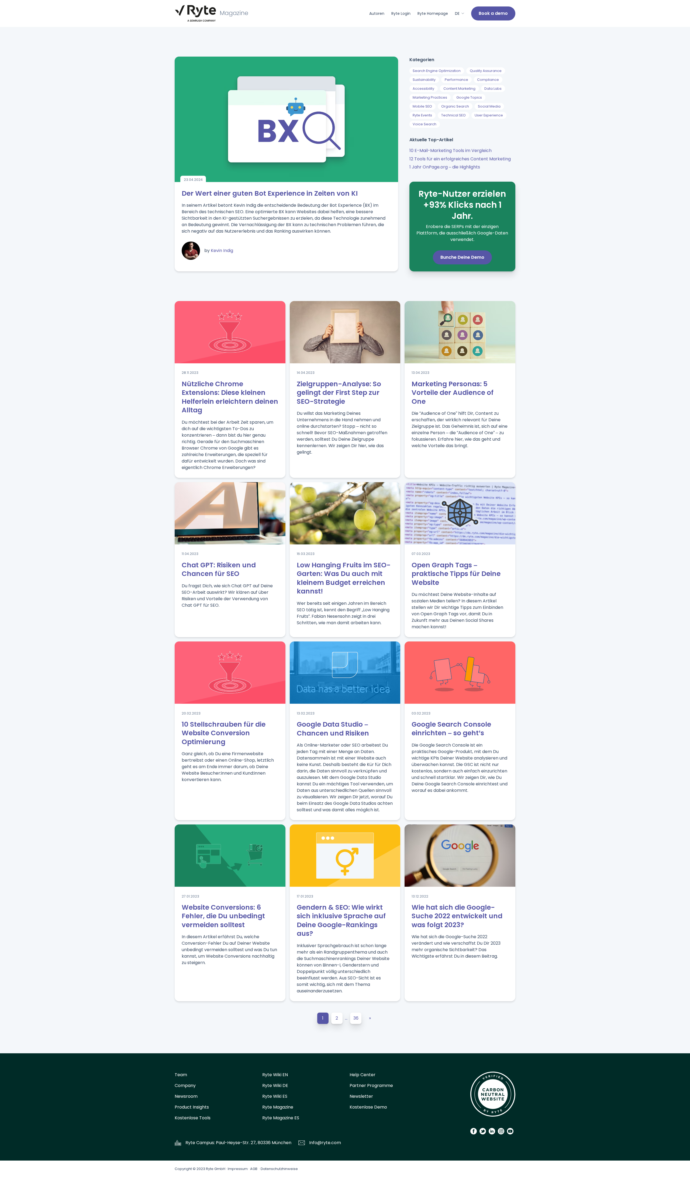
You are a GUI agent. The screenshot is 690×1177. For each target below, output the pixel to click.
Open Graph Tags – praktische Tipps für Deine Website (456, 573)
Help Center (362, 1075)
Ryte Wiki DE (275, 1085)
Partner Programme (371, 1085)
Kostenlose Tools (193, 1118)
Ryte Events (422, 115)
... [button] (346, 1018)
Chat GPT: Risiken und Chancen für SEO (219, 569)
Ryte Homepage (433, 13)
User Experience (489, 115)
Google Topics (469, 97)
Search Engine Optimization (437, 70)
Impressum (238, 1168)
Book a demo (493, 13)
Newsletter (361, 1096)
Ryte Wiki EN (275, 1075)
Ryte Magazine (277, 1107)
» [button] (370, 1018)
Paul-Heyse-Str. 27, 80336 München (253, 1143)
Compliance (488, 79)
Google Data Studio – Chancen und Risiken (333, 729)
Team (181, 1075)
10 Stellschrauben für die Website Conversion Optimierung (223, 733)
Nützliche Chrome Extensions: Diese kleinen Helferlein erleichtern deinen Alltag (230, 397)
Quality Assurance (486, 70)
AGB (253, 1168)
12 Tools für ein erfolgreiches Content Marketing (460, 159)
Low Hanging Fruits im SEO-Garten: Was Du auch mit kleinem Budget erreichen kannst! (344, 578)
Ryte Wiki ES (274, 1096)
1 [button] (322, 1018)
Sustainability (424, 79)
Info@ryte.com (325, 1143)
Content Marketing (459, 88)
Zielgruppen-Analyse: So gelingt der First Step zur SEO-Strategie (339, 392)
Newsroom (186, 1096)
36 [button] (355, 1018)
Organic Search (455, 106)
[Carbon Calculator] (492, 1096)
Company (185, 1085)
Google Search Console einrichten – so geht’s (451, 729)
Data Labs (493, 88)
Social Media (489, 106)
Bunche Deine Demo (462, 257)
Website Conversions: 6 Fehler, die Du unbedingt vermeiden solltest (223, 916)
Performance (456, 79)
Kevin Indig (222, 250)
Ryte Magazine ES (280, 1118)
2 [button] (337, 1018)
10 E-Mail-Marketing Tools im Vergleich (450, 150)
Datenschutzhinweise (279, 1168)
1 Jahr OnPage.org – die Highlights (444, 167)
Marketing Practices (430, 97)
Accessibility (423, 88)
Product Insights (192, 1107)
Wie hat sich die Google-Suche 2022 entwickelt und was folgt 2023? (457, 916)
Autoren (376, 13)
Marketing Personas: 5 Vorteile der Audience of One (453, 392)
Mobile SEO (422, 106)
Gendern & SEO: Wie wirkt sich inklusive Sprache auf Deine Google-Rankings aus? (341, 920)
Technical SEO (453, 115)
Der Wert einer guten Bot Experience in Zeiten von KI (270, 193)
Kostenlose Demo (368, 1107)
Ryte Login (400, 13)
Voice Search (424, 124)
